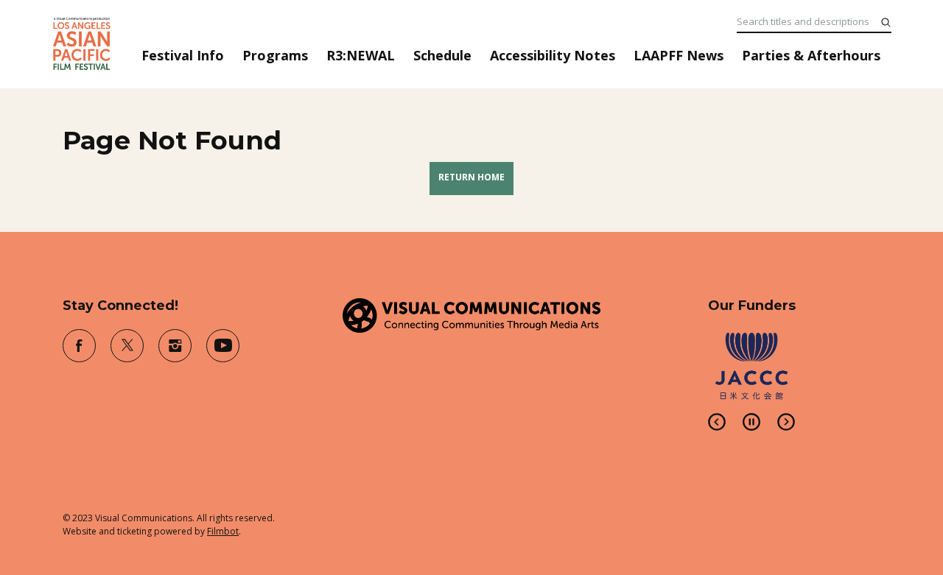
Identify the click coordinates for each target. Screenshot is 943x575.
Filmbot (223, 531)
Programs (275, 55)
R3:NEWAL (360, 55)
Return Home (471, 177)
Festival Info (182, 55)
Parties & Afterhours (811, 55)
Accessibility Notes (552, 55)
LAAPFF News (678, 55)
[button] (717, 422)
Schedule (442, 55)
